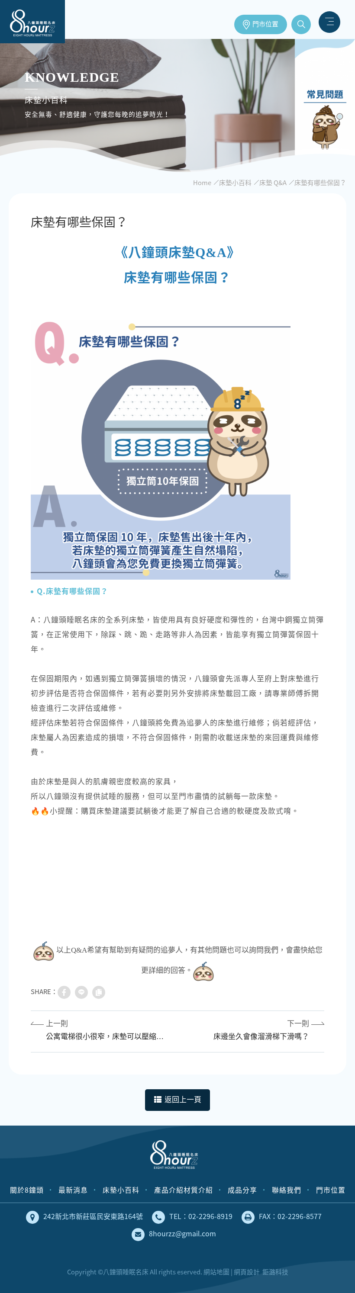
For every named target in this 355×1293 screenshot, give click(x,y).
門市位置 (265, 24)
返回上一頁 (183, 1100)
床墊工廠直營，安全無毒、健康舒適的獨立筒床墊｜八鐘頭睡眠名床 (32, 21)
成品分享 (242, 1190)
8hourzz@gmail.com (182, 1233)
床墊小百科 (235, 182)
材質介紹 (198, 1190)
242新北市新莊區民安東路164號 (93, 1216)
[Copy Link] (98, 992)
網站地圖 (216, 1272)
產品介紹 (169, 1190)
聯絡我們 (286, 1190)
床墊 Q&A (273, 182)
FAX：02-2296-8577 (290, 1216)
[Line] (81, 992)
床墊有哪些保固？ (320, 182)
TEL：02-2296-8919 (200, 1216)
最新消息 (73, 1190)
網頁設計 (247, 1272)
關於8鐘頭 (27, 1190)
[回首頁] (174, 1156)
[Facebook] (64, 992)
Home (202, 182)
